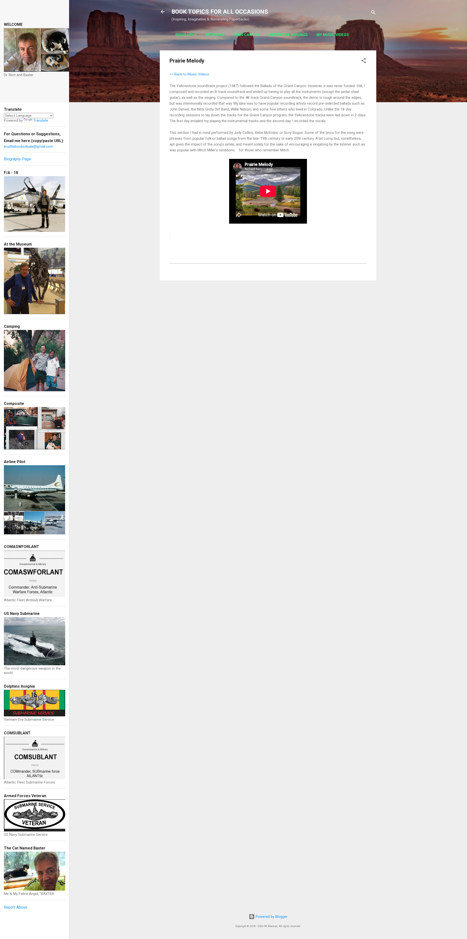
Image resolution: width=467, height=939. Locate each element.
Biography (186, 35)
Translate (40, 120)
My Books (215, 35)
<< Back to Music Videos (189, 74)
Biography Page (17, 159)
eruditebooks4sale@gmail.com (28, 146)
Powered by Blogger (271, 916)
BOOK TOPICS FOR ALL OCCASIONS (219, 11)
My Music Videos (332, 35)
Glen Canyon (246, 35)
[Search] (373, 13)
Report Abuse (15, 907)
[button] (364, 61)
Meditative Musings (288, 35)
